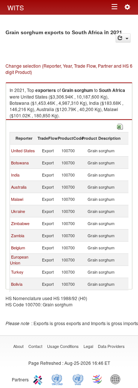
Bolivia (16, 284)
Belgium (18, 247)
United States (23, 150)
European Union (19, 260)
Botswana (20, 162)
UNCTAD (58, 378)
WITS (15, 7)
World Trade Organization (97, 378)
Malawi (17, 199)
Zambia (17, 235)
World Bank (117, 378)
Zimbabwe (20, 223)
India (15, 175)
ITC (39, 378)
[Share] (123, 38)
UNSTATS (78, 378)
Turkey (17, 272)
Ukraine (18, 211)
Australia (18, 187)
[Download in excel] (120, 125)
